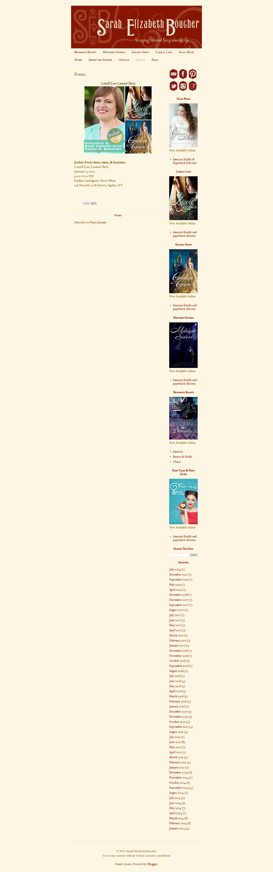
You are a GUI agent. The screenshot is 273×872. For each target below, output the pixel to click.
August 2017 (176, 610)
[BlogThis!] (87, 203)
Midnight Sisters (114, 52)
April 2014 (175, 813)
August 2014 (176, 793)
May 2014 (175, 808)
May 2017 (175, 625)
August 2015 (176, 732)
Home (78, 60)
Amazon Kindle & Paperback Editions (185, 161)
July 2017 (174, 615)
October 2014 (177, 783)
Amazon (178, 452)
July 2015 (174, 737)
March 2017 (176, 635)
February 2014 (178, 823)
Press (155, 60)
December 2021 (178, 574)
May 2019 (175, 585)
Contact (124, 60)
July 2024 (175, 569)
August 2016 (176, 671)
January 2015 (177, 767)
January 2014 (177, 828)
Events (140, 60)
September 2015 (178, 727)
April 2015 (175, 752)
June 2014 (175, 803)
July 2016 (174, 676)
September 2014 (179, 788)
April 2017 (175, 630)
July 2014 (175, 798)
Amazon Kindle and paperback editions (185, 234)
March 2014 (176, 818)
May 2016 (175, 686)
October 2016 (177, 661)
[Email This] (84, 203)
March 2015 (176, 757)
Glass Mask (186, 52)
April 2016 (175, 691)
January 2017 (177, 645)
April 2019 (175, 590)
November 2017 (178, 600)
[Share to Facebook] (92, 203)
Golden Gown (140, 52)
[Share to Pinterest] (95, 203)
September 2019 (178, 579)
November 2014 (178, 778)
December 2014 (178, 772)
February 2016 (177, 701)
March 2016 (176, 696)
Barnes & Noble (182, 457)
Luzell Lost (164, 52)
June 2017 (175, 620)
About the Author (100, 60)
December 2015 (178, 712)
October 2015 (177, 722)
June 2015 (175, 742)
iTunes (177, 462)
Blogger (152, 864)
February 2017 (177, 641)
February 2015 (177, 762)
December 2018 (178, 595)
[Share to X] (90, 203)
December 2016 (178, 651)
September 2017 (179, 605)
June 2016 (175, 681)
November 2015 (178, 717)
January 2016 (177, 706)
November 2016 (178, 656)
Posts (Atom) (98, 222)
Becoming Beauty (85, 52)
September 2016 (179, 666)
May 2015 (175, 747)
